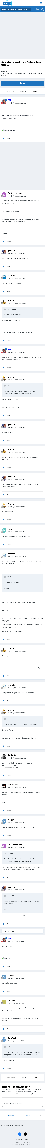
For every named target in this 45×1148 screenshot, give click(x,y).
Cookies (27, 1140)
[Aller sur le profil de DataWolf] (4, 1039)
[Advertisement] (22, 36)
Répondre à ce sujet (22, 83)
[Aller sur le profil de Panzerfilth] (4, 786)
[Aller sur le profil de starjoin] (4, 555)
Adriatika (12, 755)
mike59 (11, 820)
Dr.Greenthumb (15, 193)
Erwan (11, 300)
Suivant (36, 91)
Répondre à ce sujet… (14, 1103)
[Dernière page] (42, 91)
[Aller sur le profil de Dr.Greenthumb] (4, 194)
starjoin (11, 553)
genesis (11, 250)
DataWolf (12, 1038)
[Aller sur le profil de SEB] (4, 101)
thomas (11, 1000)
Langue (18, 1140)
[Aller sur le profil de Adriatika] (4, 756)
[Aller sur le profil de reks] (4, 530)
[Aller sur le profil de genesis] (4, 252)
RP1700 (11, 275)
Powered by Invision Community (22, 1144)
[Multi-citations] (3, 138)
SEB (5, 71)
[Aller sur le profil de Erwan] (4, 301)
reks (10, 529)
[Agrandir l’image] (8, 130)
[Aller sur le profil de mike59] (4, 821)
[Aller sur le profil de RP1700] (4, 277)
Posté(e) (17, 103)
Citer (9, 138)
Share (11, 1116)
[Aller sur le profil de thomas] (4, 1002)
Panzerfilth (13, 784)
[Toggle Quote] (5, 309)
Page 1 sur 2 (23, 91)
